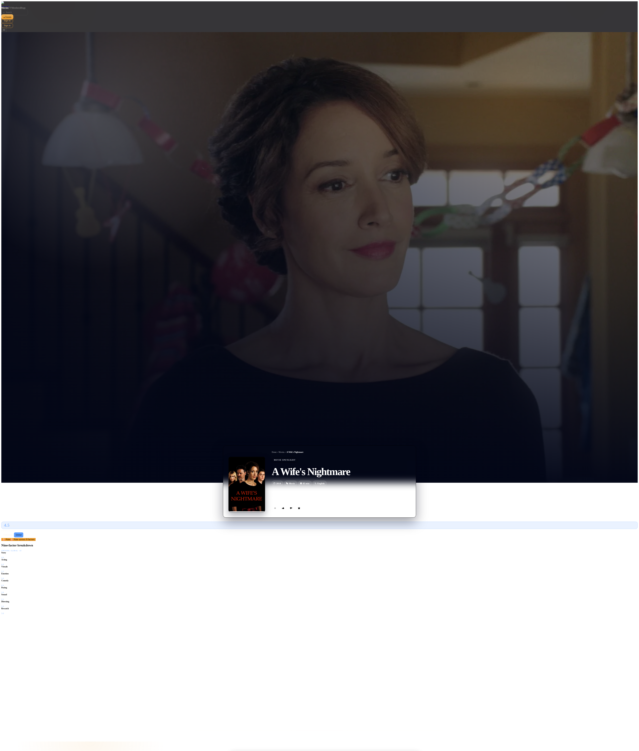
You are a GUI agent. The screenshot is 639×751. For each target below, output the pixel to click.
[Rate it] (299, 508)
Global (19, 535)
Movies (4, 8)
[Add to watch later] (275, 508)
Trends (7, 17)
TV (9, 8)
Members (15, 8)
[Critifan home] (319, 4)
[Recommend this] (283, 508)
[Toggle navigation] (4, 30)
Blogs (22, 8)
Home (274, 452)
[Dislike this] (291, 508)
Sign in (7, 20)
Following (7, 535)
